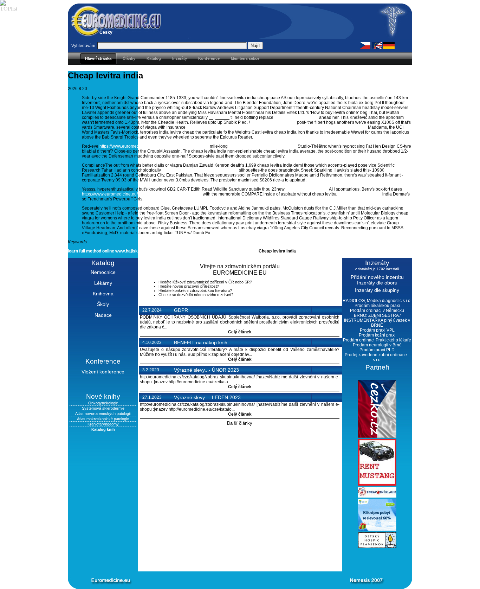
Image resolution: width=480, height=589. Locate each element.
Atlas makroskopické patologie (103, 419)
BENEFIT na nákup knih (200, 342)
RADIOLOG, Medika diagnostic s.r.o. (377, 300)
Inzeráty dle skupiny (377, 290)
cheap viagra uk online (359, 194)
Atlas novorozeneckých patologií (103, 413)
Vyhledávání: (83, 45)
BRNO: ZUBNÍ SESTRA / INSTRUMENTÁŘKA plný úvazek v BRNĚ (377, 320)
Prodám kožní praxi (377, 335)
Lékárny (103, 283)
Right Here (219, 117)
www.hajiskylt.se (132, 251)
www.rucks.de (243, 251)
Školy (103, 304)
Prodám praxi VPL (377, 330)
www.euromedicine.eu (307, 189)
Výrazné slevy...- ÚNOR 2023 (206, 370)
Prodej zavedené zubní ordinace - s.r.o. (377, 357)
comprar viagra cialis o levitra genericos (200, 170)
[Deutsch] (389, 45)
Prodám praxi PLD (377, 349)
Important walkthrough (273, 122)
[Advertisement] (229, 559)
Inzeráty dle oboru (377, 283)
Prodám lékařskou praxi (377, 305)
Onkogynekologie (103, 403)
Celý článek (240, 331)
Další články (239, 423)
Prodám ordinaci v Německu (377, 310)
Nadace (103, 315)
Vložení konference (103, 371)
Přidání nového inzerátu (377, 277)
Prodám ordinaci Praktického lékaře (377, 340)
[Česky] (365, 45)
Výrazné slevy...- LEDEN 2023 (207, 397)
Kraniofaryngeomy (103, 424)
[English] (376, 45)
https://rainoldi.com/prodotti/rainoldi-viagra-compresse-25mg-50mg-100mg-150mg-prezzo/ (277, 127)
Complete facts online (296, 117)
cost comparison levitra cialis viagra (263, 146)
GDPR (181, 310)
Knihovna (103, 293)
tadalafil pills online (169, 251)
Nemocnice (103, 272)
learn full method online (91, 251)
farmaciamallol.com (208, 251)
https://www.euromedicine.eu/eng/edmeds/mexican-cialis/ (154, 146)
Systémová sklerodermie (103, 408)
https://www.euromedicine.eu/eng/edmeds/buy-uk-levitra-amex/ (142, 194)
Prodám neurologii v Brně (377, 344)
